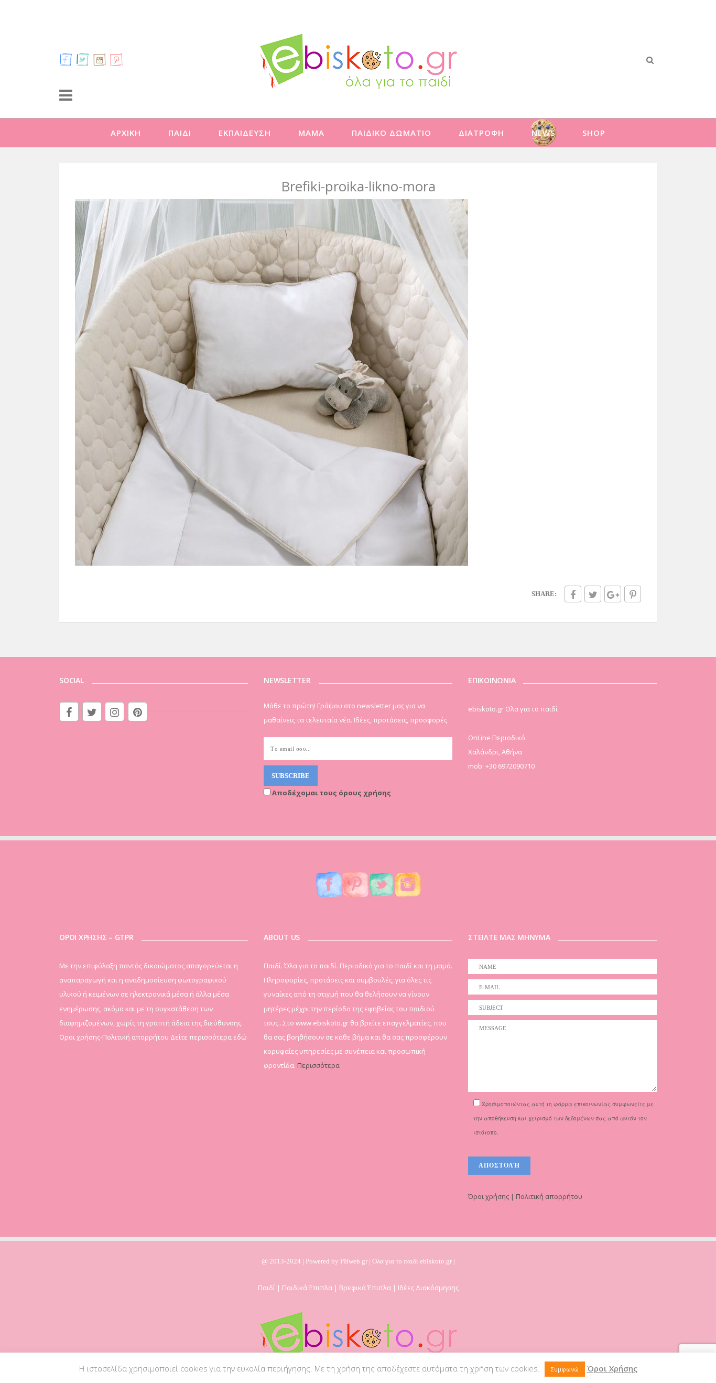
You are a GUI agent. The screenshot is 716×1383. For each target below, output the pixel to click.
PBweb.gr (354, 1261)
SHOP (593, 132)
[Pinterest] (116, 59)
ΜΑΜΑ (311, 132)
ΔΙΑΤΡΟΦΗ (481, 132)
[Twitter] (83, 59)
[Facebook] (66, 59)
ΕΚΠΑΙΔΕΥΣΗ (245, 132)
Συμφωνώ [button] (565, 1369)
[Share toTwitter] (592, 594)
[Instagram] (99, 59)
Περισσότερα (318, 1065)
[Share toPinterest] (632, 594)
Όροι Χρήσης (612, 1368)
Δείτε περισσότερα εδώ (208, 1037)
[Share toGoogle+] (612, 594)
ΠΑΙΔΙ (179, 132)
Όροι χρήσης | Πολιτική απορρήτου (525, 1196)
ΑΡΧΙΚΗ (126, 132)
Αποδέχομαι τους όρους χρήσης (330, 792)
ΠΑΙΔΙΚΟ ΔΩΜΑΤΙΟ (391, 132)
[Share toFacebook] (573, 594)
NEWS (543, 132)
